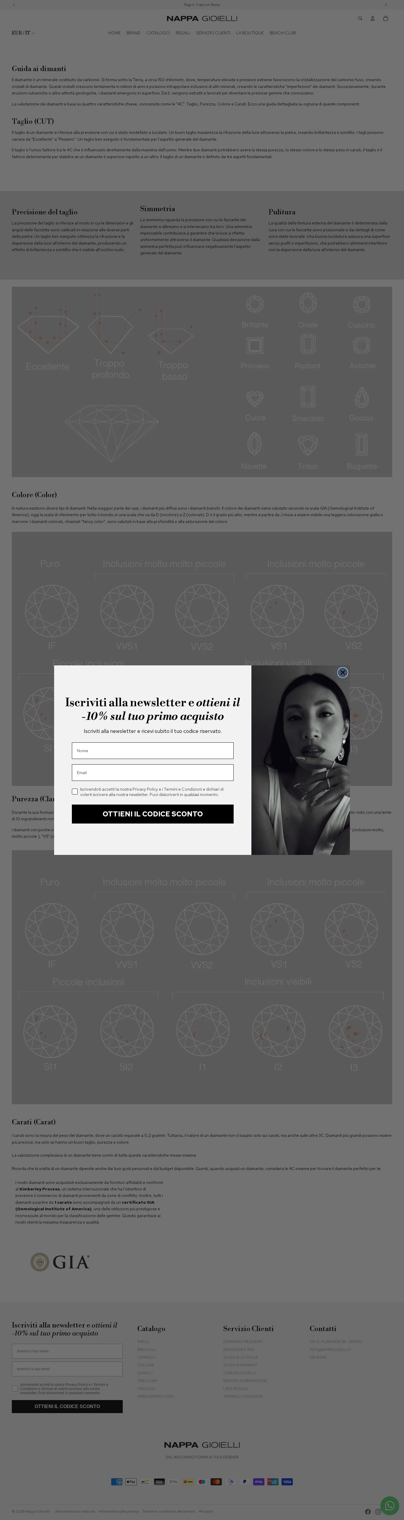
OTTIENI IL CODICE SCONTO (153, 813)
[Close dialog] (343, 672)
